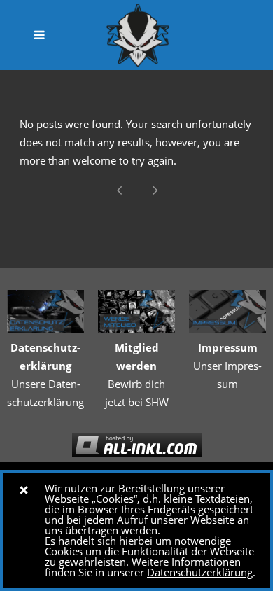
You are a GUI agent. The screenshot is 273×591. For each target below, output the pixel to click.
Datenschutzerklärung (200, 572)
